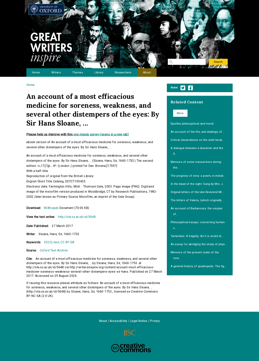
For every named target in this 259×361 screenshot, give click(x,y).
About (147, 72)
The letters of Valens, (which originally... (197, 200)
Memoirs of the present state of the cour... (195, 255)
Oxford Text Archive (54, 250)
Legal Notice (138, 321)
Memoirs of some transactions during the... (196, 164)
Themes (77, 72)
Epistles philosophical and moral (192, 123)
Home (36, 72)
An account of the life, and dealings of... (197, 131)
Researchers (123, 72)
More (180, 113)
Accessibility (118, 321)
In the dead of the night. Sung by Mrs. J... (198, 184)
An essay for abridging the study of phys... (199, 244)
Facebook (190, 88)
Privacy (155, 321)
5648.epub (51, 208)
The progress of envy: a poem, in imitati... (198, 175)
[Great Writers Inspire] (46, 9)
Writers (56, 72)
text (56, 242)
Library (98, 72)
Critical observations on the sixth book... (197, 140)
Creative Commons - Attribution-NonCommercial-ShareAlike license (131, 347)
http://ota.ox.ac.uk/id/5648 (77, 217)
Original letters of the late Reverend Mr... (197, 192)
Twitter (183, 88)
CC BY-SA (67, 242)
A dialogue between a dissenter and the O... (197, 150)
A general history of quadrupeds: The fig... (198, 266)
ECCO (48, 242)
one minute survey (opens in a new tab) (101, 134)
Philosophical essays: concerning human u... (198, 225)
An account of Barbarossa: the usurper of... (197, 211)
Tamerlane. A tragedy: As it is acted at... (197, 236)
